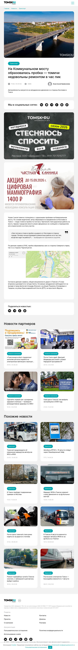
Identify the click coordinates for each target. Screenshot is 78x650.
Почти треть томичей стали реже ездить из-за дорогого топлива (19, 536)
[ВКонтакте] (41, 104)
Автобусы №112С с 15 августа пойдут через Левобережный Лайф (57, 451)
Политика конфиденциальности (51, 630)
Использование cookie (12, 634)
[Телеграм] (51, 104)
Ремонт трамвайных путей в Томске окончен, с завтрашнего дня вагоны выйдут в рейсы (20, 579)
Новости (14, 8)
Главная (6, 8)
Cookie (14, 645)
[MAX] (66, 104)
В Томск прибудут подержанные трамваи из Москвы (19, 493)
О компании (8, 623)
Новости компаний (14, 353)
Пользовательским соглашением (36, 647)
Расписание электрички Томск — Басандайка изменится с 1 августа (56, 578)
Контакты (42, 615)
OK (50, 647)
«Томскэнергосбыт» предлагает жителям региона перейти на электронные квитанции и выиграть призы (20, 359)
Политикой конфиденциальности (63, 645)
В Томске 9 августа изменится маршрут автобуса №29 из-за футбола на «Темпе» (55, 537)
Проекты (7, 619)
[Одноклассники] (56, 104)
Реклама (42, 623)
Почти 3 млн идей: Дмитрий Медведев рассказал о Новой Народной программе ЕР (55, 359)
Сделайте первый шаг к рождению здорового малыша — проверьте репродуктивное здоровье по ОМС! (20, 402)
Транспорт (22, 8)
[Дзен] (61, 104)
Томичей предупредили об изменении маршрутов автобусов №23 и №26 (19, 452)
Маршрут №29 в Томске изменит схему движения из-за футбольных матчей (57, 494)
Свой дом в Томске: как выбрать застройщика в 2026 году (56, 401)
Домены (42, 619)
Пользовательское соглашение (15, 630)
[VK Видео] (46, 104)
